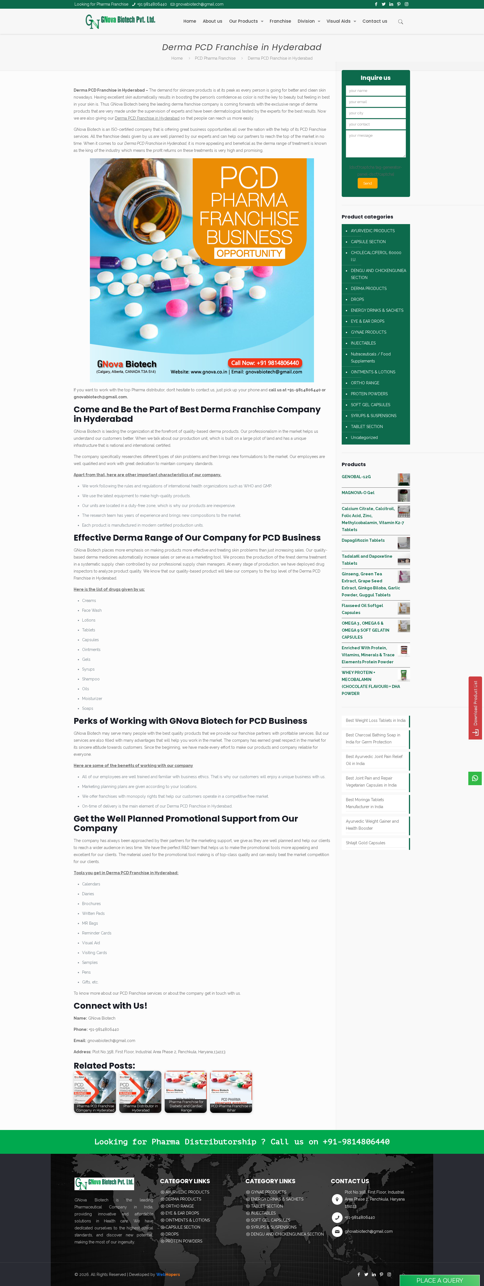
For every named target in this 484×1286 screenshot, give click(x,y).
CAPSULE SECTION (368, 241)
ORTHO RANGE (365, 383)
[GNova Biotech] (120, 21)
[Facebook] (376, 4)
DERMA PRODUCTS (369, 288)
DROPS (357, 299)
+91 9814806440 (152, 4)
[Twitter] (384, 4)
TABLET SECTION (367, 426)
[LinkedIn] (391, 4)
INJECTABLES (363, 343)
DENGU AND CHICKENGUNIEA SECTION (378, 274)
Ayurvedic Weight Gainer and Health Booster (372, 825)
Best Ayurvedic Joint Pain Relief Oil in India (374, 760)
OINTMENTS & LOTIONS (373, 372)
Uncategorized (364, 437)
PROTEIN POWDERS (369, 394)
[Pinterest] (399, 4)
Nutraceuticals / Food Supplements (371, 357)
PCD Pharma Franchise (215, 58)
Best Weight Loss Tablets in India (376, 720)
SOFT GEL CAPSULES (370, 405)
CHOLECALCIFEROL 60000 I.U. (376, 256)
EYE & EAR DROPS (367, 321)
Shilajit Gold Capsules (365, 843)
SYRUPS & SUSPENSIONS (373, 415)
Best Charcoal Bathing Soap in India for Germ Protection (373, 738)
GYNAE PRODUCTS (368, 332)
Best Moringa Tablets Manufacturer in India (365, 803)
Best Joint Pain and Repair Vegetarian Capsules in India (371, 781)
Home (177, 58)
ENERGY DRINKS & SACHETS (377, 310)
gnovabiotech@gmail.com (200, 4)
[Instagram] (406, 4)
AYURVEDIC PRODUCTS (373, 231)
